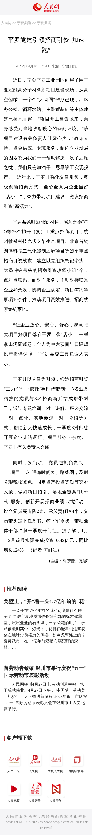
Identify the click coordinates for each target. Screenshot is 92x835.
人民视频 (13, 800)
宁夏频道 (24, 23)
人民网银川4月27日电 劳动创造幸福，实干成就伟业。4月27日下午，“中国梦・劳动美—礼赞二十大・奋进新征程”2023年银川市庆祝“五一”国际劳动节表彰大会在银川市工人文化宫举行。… (45, 696)
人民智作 (55, 800)
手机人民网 (55, 771)
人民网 (6, 23)
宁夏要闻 (44, 23)
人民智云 (34, 800)
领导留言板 (76, 771)
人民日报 (13, 771)
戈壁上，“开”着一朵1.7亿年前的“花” (45, 601)
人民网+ (34, 771)
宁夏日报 (69, 66)
